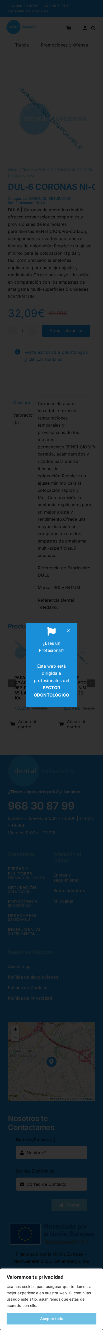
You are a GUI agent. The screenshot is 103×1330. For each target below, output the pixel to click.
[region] (51, 1299)
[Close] (68, 630)
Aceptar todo (51, 1318)
